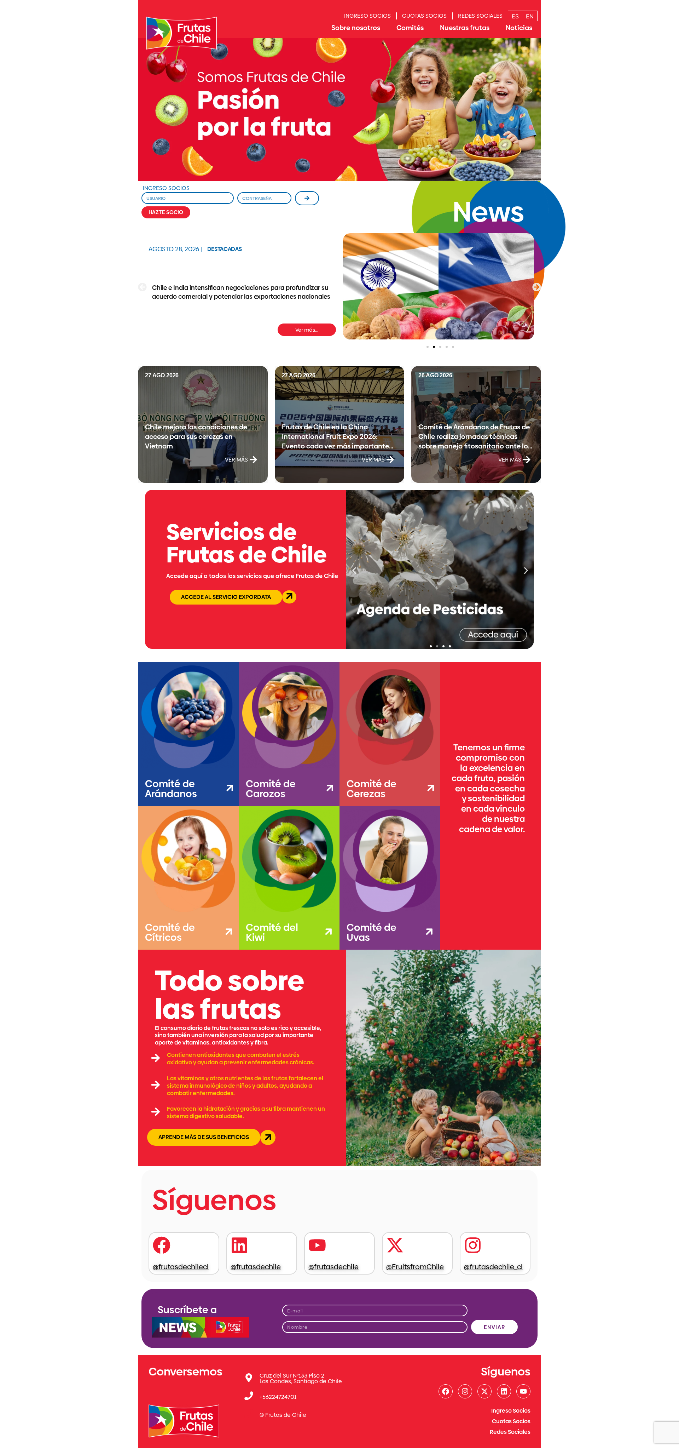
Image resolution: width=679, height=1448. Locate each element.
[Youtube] (523, 1391)
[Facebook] (446, 1391)
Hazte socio (166, 212)
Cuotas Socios (424, 16)
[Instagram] (465, 1391)
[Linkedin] (504, 1391)
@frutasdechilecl (181, 1267)
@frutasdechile (256, 1267)
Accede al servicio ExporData (226, 597)
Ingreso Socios (367, 16)
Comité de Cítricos (170, 932)
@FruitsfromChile (415, 1267)
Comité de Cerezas (371, 789)
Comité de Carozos (271, 789)
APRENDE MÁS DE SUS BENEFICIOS (203, 1137)
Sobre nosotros (355, 28)
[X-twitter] (484, 1391)
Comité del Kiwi (272, 932)
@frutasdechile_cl (493, 1267)
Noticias (519, 28)
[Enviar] (307, 198)
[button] (142, 287)
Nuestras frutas (464, 28)
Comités (410, 28)
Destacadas (224, 249)
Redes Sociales (480, 16)
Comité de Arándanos (171, 789)
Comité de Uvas (371, 932)
